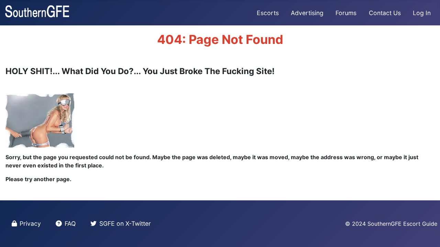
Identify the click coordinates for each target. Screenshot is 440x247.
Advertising (307, 12)
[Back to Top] (427, 234)
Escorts (268, 12)
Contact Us (385, 12)
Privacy (30, 223)
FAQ (70, 223)
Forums (346, 12)
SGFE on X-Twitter (125, 223)
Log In (422, 12)
